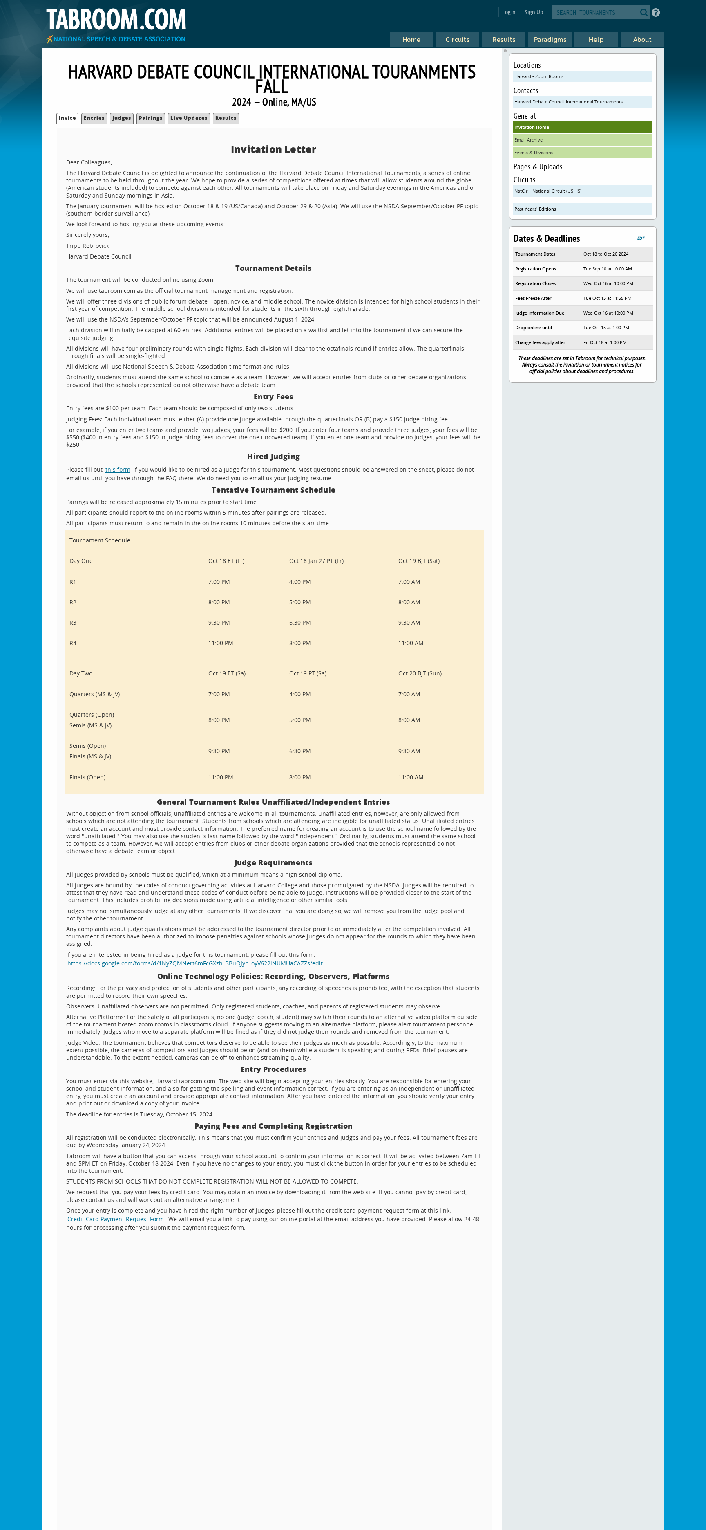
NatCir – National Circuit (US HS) (547, 191)
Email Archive (528, 140)
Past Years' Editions (535, 209)
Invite (67, 118)
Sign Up (534, 12)
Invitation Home (531, 127)
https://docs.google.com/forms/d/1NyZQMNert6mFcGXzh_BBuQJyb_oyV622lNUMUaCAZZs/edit (195, 963)
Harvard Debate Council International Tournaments (568, 102)
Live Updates (189, 118)
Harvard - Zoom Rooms (538, 76)
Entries (94, 118)
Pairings (151, 118)
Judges (121, 118)
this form (117, 469)
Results (226, 118)
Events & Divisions (533, 152)
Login (509, 12)
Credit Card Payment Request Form (115, 1219)
